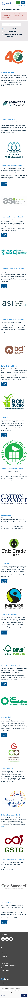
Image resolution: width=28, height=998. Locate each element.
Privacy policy (4, 956)
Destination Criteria (18, 867)
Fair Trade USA (6, 563)
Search (18, 2)
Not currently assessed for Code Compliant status (13, 35)
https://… (7, 826)
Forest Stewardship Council (10, 666)
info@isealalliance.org (6, 983)
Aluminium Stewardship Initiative (13, 217)
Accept (24, 995)
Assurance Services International (12, 319)
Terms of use (4, 954)
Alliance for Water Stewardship (12, 166)
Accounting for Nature (9, 119)
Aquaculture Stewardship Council (12, 268)
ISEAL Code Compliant (10, 31)
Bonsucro (4, 417)
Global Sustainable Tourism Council (13, 860)
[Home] (9, 3)
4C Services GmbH (7, 73)
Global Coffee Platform (9, 768)
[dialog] (14, 992)
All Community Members (11, 29)
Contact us (3, 948)
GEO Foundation (6, 717)
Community (20, 5)
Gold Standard (6, 903)
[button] (25, 13)
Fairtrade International (9, 615)
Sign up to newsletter (6, 952)
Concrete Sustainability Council (12, 469)
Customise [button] (3, 995)
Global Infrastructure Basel (10, 815)
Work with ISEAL (5, 950)
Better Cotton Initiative (9, 366)
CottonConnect (6, 515)
